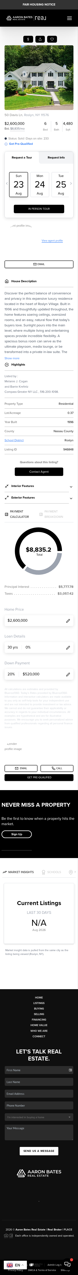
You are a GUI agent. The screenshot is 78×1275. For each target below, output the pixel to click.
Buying (39, 1008)
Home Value (38, 1025)
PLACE (68, 1229)
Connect (39, 1036)
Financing (39, 1019)
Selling (39, 1014)
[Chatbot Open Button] (67, 1264)
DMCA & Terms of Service (42, 1270)
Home (39, 997)
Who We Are (39, 1031)
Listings (38, 1003)
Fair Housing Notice (39, 4)
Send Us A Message (39, 1151)
